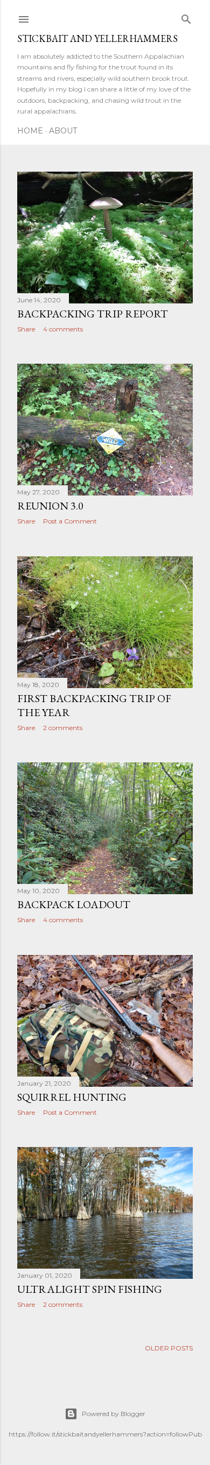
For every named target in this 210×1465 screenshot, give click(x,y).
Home (30, 131)
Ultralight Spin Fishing (89, 1289)
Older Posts (169, 1348)
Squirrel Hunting (72, 1097)
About (63, 131)
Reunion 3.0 (50, 506)
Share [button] (26, 329)
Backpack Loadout (73, 904)
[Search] (186, 16)
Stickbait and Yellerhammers (97, 38)
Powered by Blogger (113, 1414)
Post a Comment (70, 521)
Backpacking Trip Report (92, 314)
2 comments (62, 728)
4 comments (63, 329)
